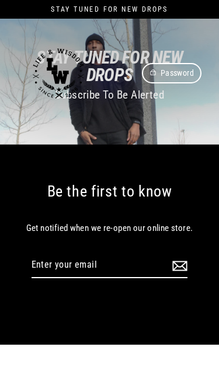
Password (177, 73)
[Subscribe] (178, 265)
